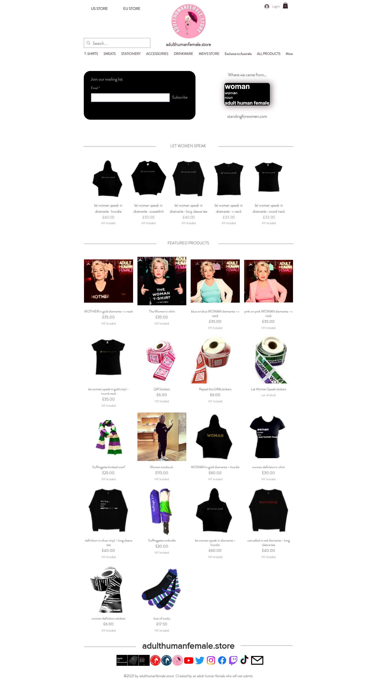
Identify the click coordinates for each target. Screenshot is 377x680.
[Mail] (257, 660)
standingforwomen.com (247, 116)
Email (94, 88)
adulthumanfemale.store (188, 44)
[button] (285, 5)
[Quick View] (108, 179)
